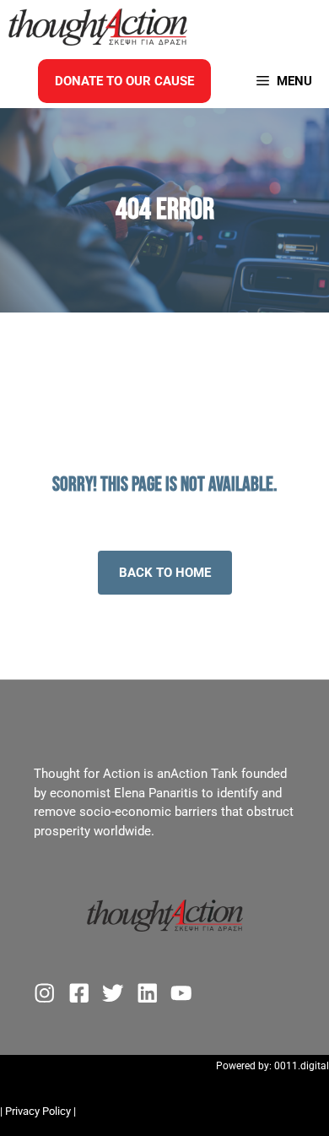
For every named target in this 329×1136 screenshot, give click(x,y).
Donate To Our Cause (124, 81)
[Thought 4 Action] (97, 27)
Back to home (165, 572)
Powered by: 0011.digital (272, 1066)
